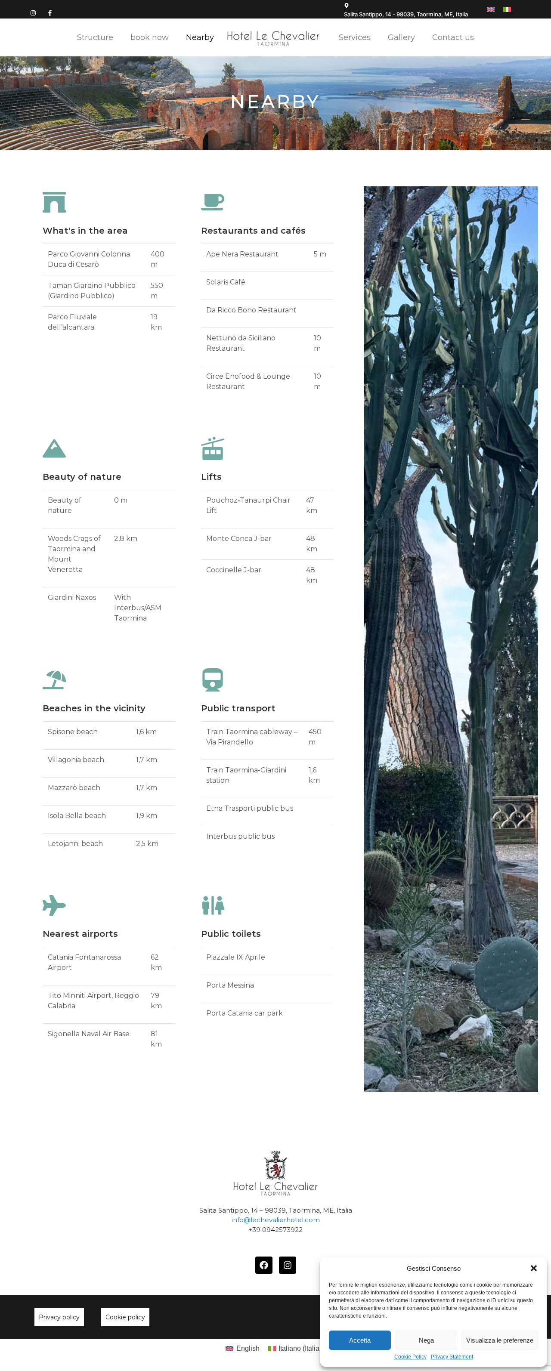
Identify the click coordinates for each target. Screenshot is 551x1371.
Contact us (453, 37)
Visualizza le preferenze (499, 1340)
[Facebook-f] (50, 13)
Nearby (200, 37)
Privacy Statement (452, 1357)
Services (355, 37)
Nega (426, 1340)
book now (149, 37)
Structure (95, 37)
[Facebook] (263, 1265)
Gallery (401, 37)
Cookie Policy (410, 1357)
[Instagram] (33, 13)
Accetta (360, 1340)
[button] (533, 1268)
